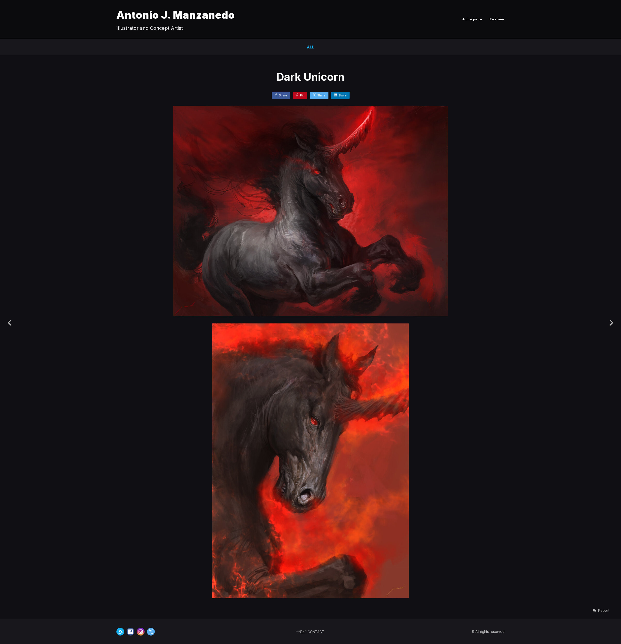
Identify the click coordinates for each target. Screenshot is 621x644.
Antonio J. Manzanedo (175, 15)
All (310, 47)
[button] (600, 610)
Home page (472, 19)
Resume (497, 19)
